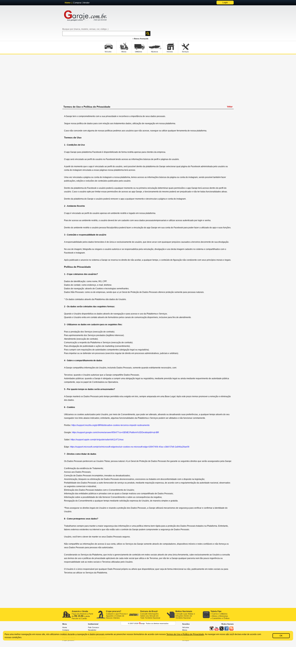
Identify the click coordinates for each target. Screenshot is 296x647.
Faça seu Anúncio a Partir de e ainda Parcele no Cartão (82, 616)
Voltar (230, 106)
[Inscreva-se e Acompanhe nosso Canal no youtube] (216, 628)
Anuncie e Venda (80, 611)
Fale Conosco (93, 627)
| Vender (85, 3)
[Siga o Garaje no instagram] (211, 628)
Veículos (185, 627)
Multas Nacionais (183, 611)
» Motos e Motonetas (219, 616)
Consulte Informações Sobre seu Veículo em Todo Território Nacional (150, 616)
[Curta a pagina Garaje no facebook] (226, 628)
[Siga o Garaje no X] (221, 628)
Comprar (77, 3)
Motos (184, 630)
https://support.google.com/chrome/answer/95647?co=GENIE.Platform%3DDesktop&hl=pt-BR (115, 432)
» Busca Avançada (140, 39)
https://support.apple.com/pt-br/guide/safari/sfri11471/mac (97, 439)
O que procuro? (113, 611)
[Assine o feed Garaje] (231, 628)
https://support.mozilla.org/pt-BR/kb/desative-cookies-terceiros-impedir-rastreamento (110, 425)
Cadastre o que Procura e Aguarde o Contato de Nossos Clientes (117, 616)
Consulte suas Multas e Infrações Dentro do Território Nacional (185, 616)
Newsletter (92, 630)
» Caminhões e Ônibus (220, 618)
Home (64, 627)
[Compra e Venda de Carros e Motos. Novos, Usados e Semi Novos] (85, 16)
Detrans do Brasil (148, 611)
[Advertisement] (148, 79)
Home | (69, 3)
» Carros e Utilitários (219, 614)
